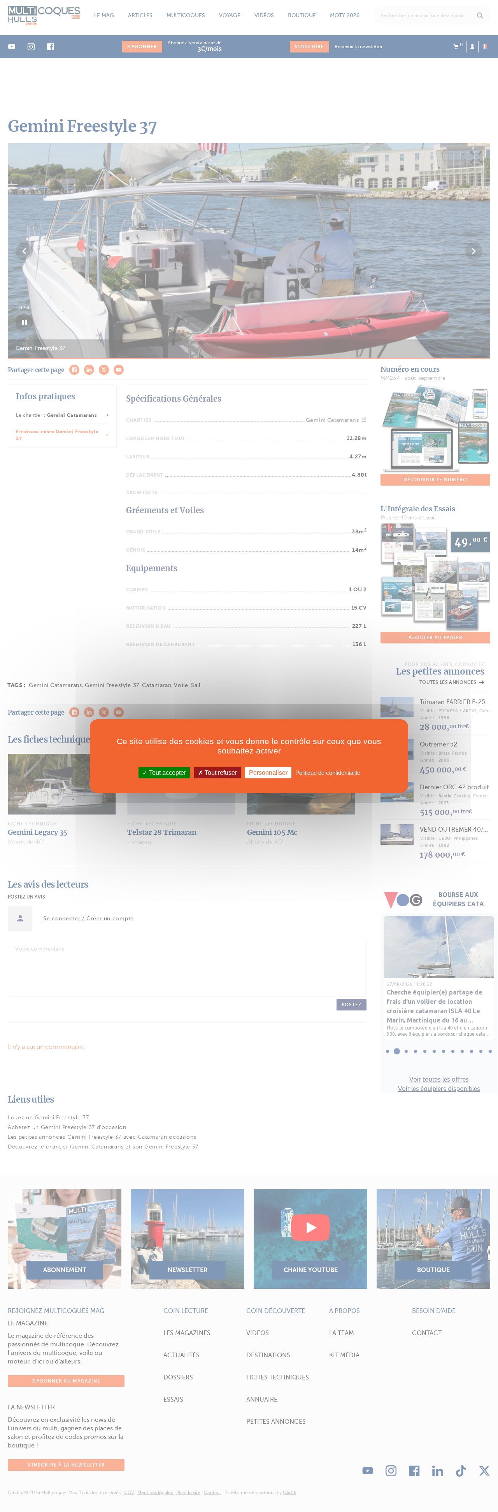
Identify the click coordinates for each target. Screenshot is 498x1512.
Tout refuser (220, 772)
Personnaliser (268, 772)
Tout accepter (166, 772)
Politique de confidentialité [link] (327, 772)
